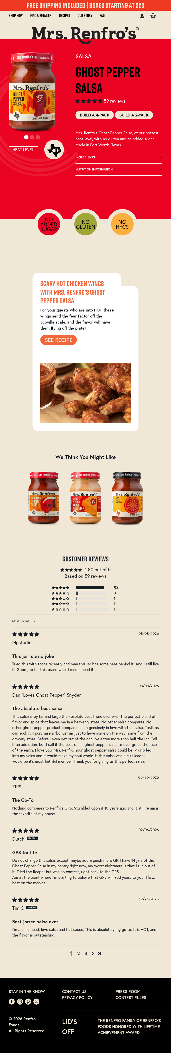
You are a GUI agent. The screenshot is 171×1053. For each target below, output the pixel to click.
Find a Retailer (40, 15)
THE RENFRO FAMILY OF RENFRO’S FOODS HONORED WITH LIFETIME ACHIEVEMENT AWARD (129, 1026)
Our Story (85, 15)
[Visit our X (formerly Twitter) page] (36, 1001)
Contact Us (74, 991)
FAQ (102, 15)
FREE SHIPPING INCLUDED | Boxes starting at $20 (86, 5)
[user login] (142, 15)
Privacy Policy (77, 997)
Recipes (64, 15)
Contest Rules (131, 997)
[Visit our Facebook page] (12, 1001)
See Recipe (58, 339)
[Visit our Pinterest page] (28, 1001)
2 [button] (78, 953)
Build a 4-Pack (94, 115)
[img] (25, 634)
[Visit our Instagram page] (20, 1001)
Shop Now (16, 15)
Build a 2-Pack (134, 115)
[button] (89, 101)
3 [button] (85, 953)
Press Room (128, 991)
